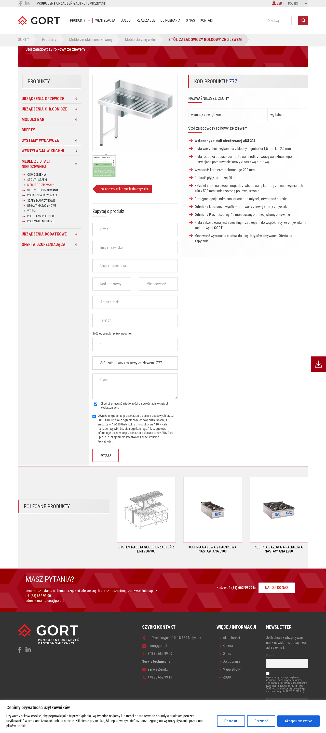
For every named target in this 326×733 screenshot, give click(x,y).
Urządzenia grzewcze (43, 98)
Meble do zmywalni (41, 185)
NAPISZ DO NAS (276, 588)
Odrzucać (261, 721)
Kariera (228, 646)
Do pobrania (170, 20)
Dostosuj (231, 721)
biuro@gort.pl (54, 601)
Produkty (78, 20)
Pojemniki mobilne (40, 221)
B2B (279, 3)
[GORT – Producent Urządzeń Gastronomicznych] (39, 20)
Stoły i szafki (37, 180)
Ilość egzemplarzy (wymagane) (112, 333)
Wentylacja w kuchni (43, 150)
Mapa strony (232, 669)
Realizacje (146, 20)
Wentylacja (105, 20)
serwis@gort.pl (158, 669)
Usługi (126, 20)
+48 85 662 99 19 (160, 677)
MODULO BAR (33, 119)
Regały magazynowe (41, 206)
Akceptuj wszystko (298, 721)
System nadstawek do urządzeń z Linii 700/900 (146, 549)
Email (270, 656)
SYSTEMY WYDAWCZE (40, 140)
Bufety (28, 130)
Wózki (31, 211)
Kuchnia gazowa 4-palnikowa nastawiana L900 (279, 549)
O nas (190, 20)
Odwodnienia (36, 174)
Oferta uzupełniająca (43, 244)
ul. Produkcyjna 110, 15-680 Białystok (174, 638)
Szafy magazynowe (41, 200)
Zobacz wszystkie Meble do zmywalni (124, 189)
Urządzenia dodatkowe (44, 234)
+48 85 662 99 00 (160, 654)
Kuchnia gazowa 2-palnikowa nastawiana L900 (212, 549)
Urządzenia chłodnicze (44, 109)
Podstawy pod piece (41, 216)
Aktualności (231, 638)
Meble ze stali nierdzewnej (36, 164)
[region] (163, 716)
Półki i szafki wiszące (42, 195)
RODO (227, 677)
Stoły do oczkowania (42, 190)
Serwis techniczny (156, 661)
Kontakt (207, 20)
